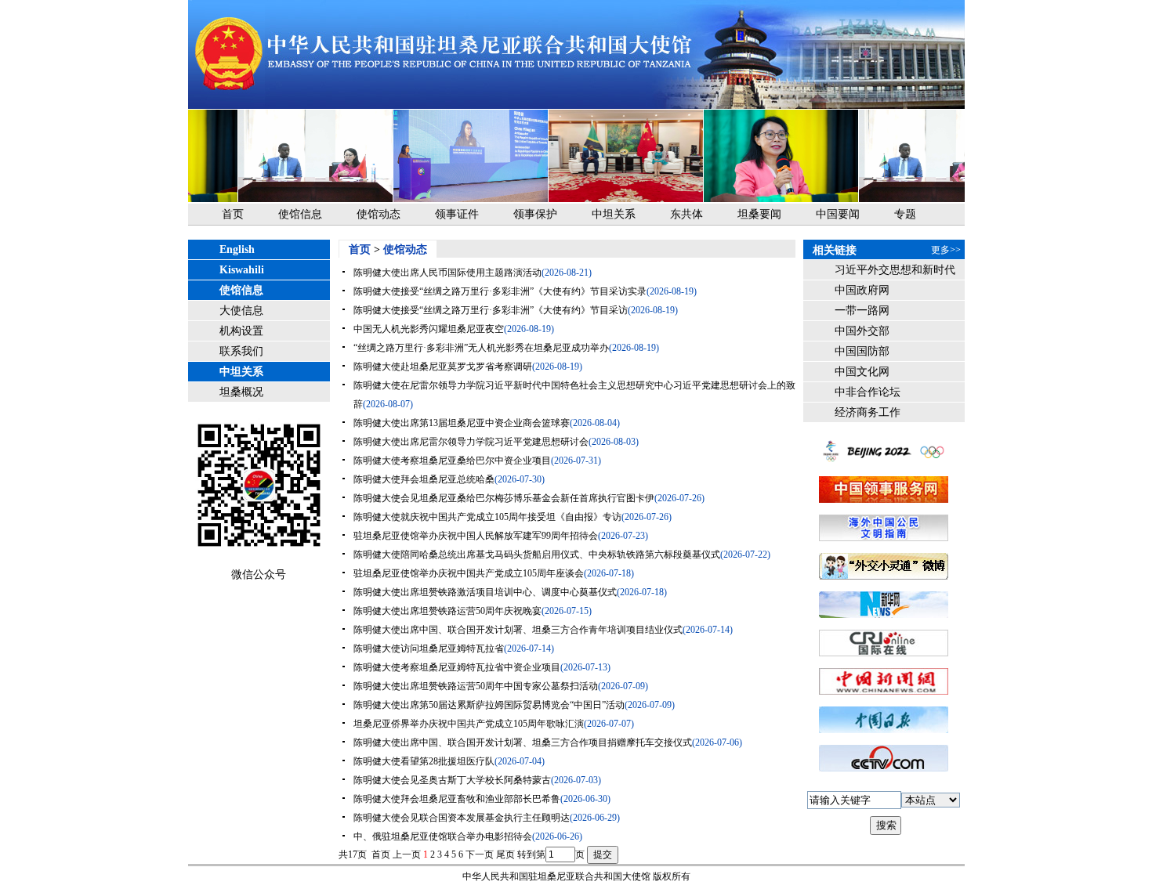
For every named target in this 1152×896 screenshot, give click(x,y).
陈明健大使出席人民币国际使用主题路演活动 (447, 272)
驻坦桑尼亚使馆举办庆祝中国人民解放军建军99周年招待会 (475, 535)
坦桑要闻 (759, 214)
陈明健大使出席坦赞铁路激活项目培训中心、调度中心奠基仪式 (485, 592)
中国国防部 (862, 351)
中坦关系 (614, 214)
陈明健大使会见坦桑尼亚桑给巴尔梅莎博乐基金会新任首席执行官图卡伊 (503, 498)
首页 (233, 214)
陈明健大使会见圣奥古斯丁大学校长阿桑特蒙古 (452, 780)
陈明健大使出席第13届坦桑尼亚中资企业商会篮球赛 (461, 422)
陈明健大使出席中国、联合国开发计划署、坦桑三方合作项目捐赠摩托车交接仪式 (522, 742)
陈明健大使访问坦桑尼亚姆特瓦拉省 (428, 648)
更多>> (946, 249)
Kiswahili (241, 270)
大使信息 (241, 310)
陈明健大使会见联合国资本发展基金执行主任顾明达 (461, 817)
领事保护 (535, 214)
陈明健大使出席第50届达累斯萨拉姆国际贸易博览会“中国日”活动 (489, 704)
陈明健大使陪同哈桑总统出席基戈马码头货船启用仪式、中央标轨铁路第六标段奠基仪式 (536, 554)
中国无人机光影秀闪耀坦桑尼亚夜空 (428, 328)
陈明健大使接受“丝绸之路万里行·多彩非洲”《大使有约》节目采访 (490, 310)
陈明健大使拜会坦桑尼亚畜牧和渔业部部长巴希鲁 (456, 798)
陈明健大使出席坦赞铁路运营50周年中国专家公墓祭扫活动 (475, 686)
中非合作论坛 (867, 392)
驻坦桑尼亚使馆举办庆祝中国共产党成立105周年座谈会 (468, 573)
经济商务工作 (867, 412)
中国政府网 (862, 290)
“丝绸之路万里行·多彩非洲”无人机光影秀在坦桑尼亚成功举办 (481, 347)
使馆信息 (300, 214)
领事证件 (457, 214)
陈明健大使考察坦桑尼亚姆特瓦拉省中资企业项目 (456, 667)
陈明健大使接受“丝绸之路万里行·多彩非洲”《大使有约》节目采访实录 (500, 291)
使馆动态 (378, 214)
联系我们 (241, 351)
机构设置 (241, 331)
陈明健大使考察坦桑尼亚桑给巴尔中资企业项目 (452, 460)
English (237, 249)
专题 (905, 214)
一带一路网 (862, 310)
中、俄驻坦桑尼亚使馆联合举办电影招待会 (442, 836)
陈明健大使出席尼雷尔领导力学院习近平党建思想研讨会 (471, 441)
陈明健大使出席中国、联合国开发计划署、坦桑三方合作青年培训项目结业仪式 (518, 629)
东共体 (686, 214)
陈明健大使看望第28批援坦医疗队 (423, 761)
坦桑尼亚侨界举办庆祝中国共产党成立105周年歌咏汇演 (468, 723)
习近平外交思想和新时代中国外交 (895, 272)
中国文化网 (862, 372)
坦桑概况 (241, 392)
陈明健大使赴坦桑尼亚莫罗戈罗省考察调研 (442, 366)
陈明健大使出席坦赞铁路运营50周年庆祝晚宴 (447, 610)
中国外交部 (862, 331)
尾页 (505, 854)
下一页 (480, 854)
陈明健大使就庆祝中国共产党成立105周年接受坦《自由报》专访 (487, 516)
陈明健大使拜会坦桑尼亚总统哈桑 (423, 479)
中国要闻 (838, 214)
